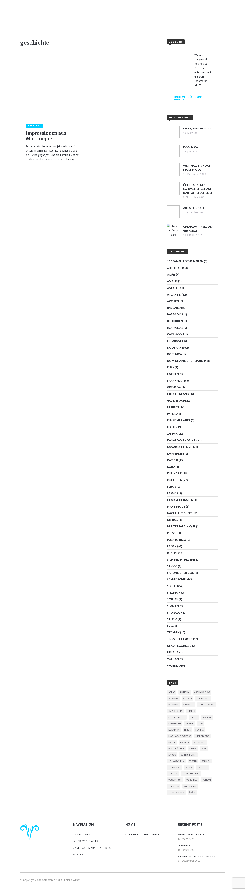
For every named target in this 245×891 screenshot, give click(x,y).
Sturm (172, 619)
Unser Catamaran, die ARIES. (92, 847)
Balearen (174, 307)
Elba (170, 367)
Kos (201, 723)
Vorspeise (191, 780)
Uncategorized (179, 645)
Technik (173, 632)
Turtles (172, 773)
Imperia (172, 413)
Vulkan (173, 659)
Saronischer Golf (181, 572)
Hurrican (174, 407)
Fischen (173, 374)
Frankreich (176, 380)
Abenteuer (175, 268)
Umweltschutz (190, 773)
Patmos (184, 742)
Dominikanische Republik (186, 360)
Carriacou (175, 334)
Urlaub (173, 652)
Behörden (175, 321)
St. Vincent (174, 767)
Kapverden (175, 453)
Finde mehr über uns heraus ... (188, 98)
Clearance (175, 340)
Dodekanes (176, 347)
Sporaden (175, 612)
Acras (171, 692)
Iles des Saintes (176, 717)
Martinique (176, 506)
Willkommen (86, 21)
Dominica (174, 354)
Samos (172, 566)
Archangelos (202, 692)
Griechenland (178, 393)
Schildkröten (188, 754)
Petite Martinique (181, 526)
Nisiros (172, 519)
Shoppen (174, 592)
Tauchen (202, 767)
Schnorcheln (178, 579)
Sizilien (172, 599)
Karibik (172, 460)
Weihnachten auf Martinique (198, 856)
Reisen (171, 546)
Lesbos (172, 493)
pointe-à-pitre (176, 748)
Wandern (174, 665)
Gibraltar (188, 704)
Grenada (174, 387)
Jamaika (173, 433)
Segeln (172, 586)
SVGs (170, 625)
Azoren (173, 301)
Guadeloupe (177, 400)
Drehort (173, 704)
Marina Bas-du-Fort (179, 736)
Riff (204, 748)
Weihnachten (176, 792)
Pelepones (199, 742)
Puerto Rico (176, 539)
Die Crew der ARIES (85, 841)
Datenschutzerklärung (142, 834)
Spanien (173, 605)
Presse (172, 533)
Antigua (184, 692)
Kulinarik (174, 473)
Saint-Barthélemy (181, 559)
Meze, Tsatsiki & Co (191, 834)
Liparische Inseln (180, 499)
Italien (172, 427)
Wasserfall (190, 786)
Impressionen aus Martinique (46, 135)
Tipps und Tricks (179, 639)
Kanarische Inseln (181, 446)
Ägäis (171, 274)
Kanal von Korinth (182, 440)
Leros (171, 486)
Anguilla (174, 287)
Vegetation (175, 780)
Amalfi (172, 281)
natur (171, 742)
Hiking (191, 711)
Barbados (175, 314)
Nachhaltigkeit (179, 513)
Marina (199, 729)
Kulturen (174, 480)
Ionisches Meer (178, 420)
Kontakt (163, 21)
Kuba (171, 466)
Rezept (172, 552)
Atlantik (174, 294)
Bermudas (175, 327)
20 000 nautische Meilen (185, 261)
